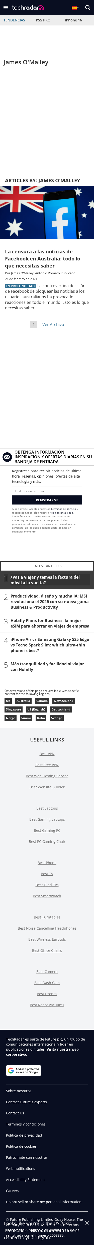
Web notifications (20, 1168)
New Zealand (63, 701)
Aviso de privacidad (61, 512)
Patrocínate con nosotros (27, 1157)
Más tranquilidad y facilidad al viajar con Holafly (47, 666)
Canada (42, 701)
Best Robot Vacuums (47, 1004)
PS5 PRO (43, 20)
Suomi (26, 718)
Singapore (13, 709)
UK (8, 701)
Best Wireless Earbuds (47, 939)
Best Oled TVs (47, 884)
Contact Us (15, 1113)
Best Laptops (47, 808)
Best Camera (47, 971)
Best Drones (47, 993)
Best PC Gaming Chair (47, 841)
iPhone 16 (73, 20)
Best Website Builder (47, 787)
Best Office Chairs (47, 950)
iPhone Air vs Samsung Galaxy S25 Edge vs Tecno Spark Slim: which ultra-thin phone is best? (50, 645)
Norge (10, 718)
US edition (42, 1230)
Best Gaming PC (47, 830)
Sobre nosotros (18, 1090)
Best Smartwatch (47, 896)
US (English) (36, 709)
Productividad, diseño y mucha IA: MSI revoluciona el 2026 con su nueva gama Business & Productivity (50, 601)
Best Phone (47, 862)
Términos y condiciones (26, 1124)
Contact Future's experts (26, 1102)
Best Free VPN (47, 764)
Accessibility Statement (25, 1179)
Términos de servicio (63, 509)
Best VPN (47, 753)
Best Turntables (47, 917)
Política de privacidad (24, 1135)
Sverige (56, 718)
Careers (12, 1190)
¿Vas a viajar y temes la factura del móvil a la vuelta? (45, 579)
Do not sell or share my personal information (43, 1201)
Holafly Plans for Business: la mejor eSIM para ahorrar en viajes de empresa (50, 623)
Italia (41, 718)
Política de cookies (21, 1146)
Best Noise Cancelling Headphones (47, 928)
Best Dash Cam (47, 982)
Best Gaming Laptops (47, 819)
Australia (23, 701)
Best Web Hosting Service (47, 776)
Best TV (47, 873)
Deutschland (60, 709)
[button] (6, 7)
